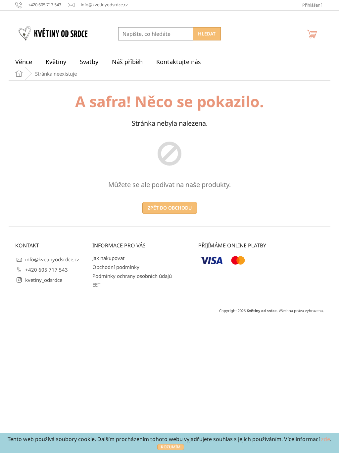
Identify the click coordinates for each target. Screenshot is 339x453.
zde (325, 439)
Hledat (207, 34)
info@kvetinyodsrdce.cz (52, 259)
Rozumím (170, 447)
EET (96, 284)
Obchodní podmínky (115, 267)
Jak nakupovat (108, 258)
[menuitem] (24, 61)
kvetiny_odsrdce (43, 280)
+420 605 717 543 (46, 269)
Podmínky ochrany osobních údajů (132, 276)
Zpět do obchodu (170, 208)
